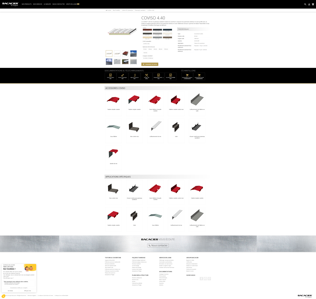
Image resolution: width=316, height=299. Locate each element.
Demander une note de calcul (165, 264)
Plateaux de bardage (136, 267)
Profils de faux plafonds (137, 283)
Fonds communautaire (191, 269)
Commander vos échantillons (165, 262)
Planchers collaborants (137, 277)
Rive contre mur (134, 136)
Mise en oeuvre (162, 279)
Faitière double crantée (113, 109)
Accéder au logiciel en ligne (165, 265)
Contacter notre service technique (166, 267)
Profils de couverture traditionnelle (112, 262)
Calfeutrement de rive (155, 136)
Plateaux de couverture (110, 273)
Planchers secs (135, 279)
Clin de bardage (135, 265)
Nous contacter (158, 245)
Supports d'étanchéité (110, 260)
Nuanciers (161, 283)
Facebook (201, 278)
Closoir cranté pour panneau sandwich (197, 137)
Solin (176, 136)
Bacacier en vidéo (190, 260)
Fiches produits (162, 276)
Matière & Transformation (192, 265)
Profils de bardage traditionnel (138, 260)
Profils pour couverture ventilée (112, 271)
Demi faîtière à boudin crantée (155, 110)
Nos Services (189, 267)
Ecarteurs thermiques (137, 269)
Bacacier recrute (190, 271)
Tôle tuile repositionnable (110, 265)
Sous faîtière (113, 136)
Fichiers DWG (162, 281)
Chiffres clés (189, 262)
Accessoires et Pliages (109, 274)
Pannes (133, 281)
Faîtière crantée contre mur (176, 109)
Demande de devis (150, 64)
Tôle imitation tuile (109, 267)
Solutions (161, 285)
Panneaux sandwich (136, 264)
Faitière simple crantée (134, 109)
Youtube (205, 278)
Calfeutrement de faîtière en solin (197, 110)
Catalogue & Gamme (163, 274)
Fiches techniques (163, 277)
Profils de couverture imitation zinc (112, 269)
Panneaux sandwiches (110, 264)
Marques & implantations (191, 264)
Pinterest (209, 278)
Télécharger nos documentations (166, 260)
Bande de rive (113, 163)
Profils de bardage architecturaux (139, 262)
